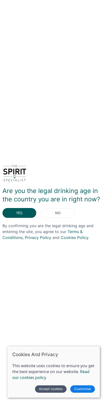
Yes (19, 213)
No (58, 213)
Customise (82, 389)
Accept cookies (51, 389)
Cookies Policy (74, 237)
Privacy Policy (38, 237)
